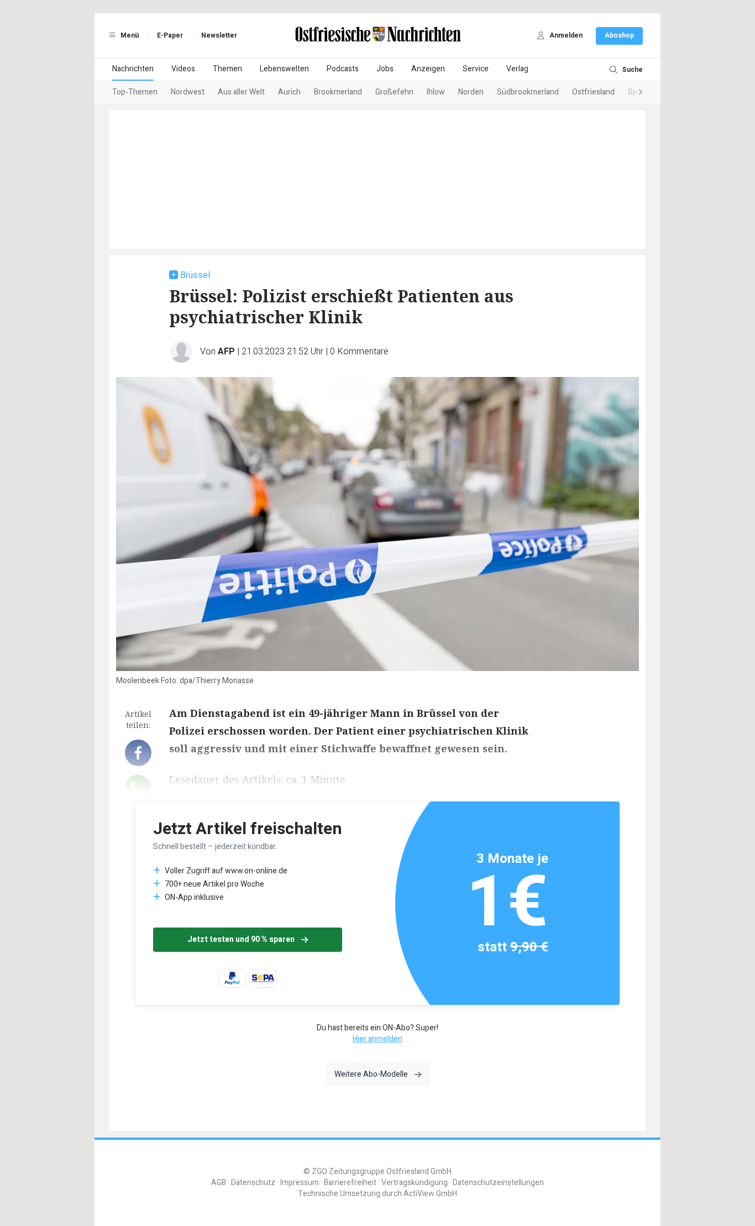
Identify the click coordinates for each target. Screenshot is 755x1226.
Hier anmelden (377, 1039)
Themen (227, 69)
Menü (129, 35)
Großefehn (394, 92)
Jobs (385, 69)
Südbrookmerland (528, 92)
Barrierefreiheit (350, 1182)
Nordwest (188, 92)
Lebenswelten (284, 69)
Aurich (289, 92)
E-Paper (170, 35)
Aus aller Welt (241, 92)
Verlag (517, 69)
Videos (183, 69)
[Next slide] (629, 93)
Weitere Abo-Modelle (371, 1074)
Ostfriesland (593, 92)
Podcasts (343, 69)
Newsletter (219, 35)
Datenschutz (253, 1182)
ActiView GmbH (430, 1193)
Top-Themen (135, 92)
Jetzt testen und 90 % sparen (241, 939)
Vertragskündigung (414, 1182)
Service (476, 69)
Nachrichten (133, 69)
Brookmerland (338, 92)
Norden (471, 92)
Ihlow (436, 92)
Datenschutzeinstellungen (498, 1182)
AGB (218, 1182)
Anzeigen (428, 69)
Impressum (299, 1182)
